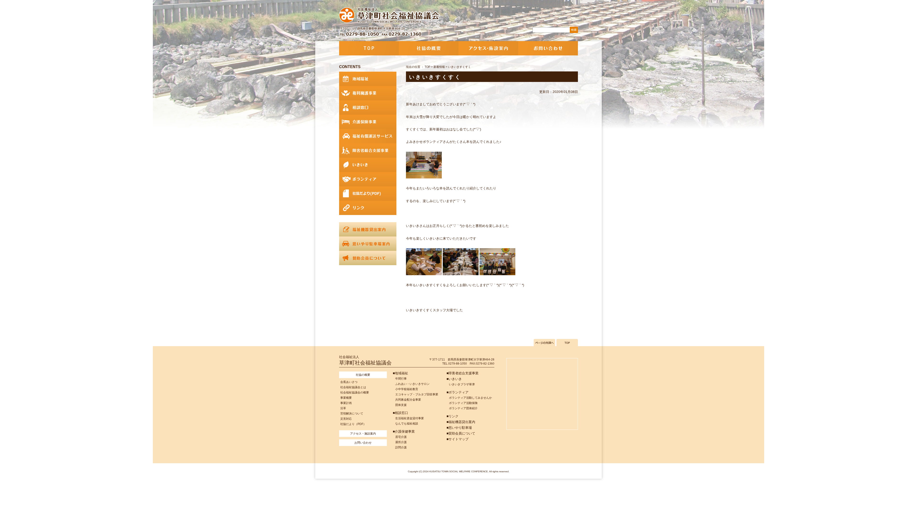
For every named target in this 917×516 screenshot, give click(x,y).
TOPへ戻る (567, 342)
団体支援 (401, 405)
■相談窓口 (400, 413)
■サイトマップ (458, 439)
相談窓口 (367, 107)
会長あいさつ (348, 382)
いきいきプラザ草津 (462, 384)
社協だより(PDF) (367, 193)
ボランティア (367, 179)
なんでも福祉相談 (406, 423)
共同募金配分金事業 (408, 399)
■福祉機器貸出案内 (461, 422)
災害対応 (346, 418)
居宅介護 (401, 437)
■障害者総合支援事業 (463, 373)
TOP (369, 48)
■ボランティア (458, 392)
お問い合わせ (548, 48)
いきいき (367, 165)
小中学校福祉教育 (406, 389)
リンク (367, 208)
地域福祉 (367, 79)
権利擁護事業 (367, 93)
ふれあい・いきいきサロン (412, 384)
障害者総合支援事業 (367, 150)
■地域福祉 (400, 373)
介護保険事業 (367, 122)
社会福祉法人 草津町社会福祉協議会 (390, 15)
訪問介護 (401, 447)
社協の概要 (428, 48)
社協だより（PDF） (353, 424)
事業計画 (346, 403)
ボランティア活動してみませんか (470, 397)
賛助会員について (367, 258)
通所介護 (401, 442)
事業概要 (346, 397)
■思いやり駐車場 (459, 428)
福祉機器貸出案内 (367, 229)
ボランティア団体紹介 (463, 408)
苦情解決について (351, 413)
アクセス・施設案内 (488, 48)
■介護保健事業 (404, 431)
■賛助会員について (461, 433)
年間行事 (401, 378)
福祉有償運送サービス (367, 136)
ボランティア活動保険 (463, 403)
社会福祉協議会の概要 (354, 392)
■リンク (452, 416)
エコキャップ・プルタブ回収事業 (416, 394)
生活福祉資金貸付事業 (409, 418)
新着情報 (439, 67)
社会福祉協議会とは (353, 387)
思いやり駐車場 (367, 243)
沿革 (343, 408)
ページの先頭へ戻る (544, 342)
